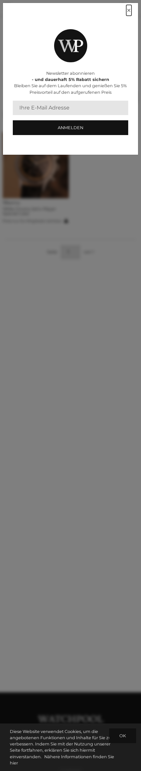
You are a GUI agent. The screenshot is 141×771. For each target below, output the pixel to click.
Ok (122, 735)
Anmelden (70, 127)
